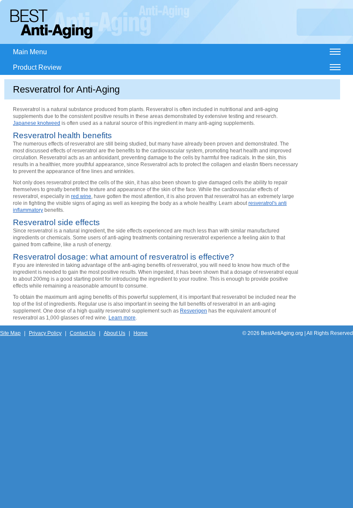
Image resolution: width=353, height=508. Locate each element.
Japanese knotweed (36, 123)
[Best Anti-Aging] (51, 24)
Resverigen (193, 311)
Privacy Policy (45, 333)
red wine (81, 196)
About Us (114, 333)
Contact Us (83, 333)
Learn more (122, 318)
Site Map (10, 333)
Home (140, 333)
